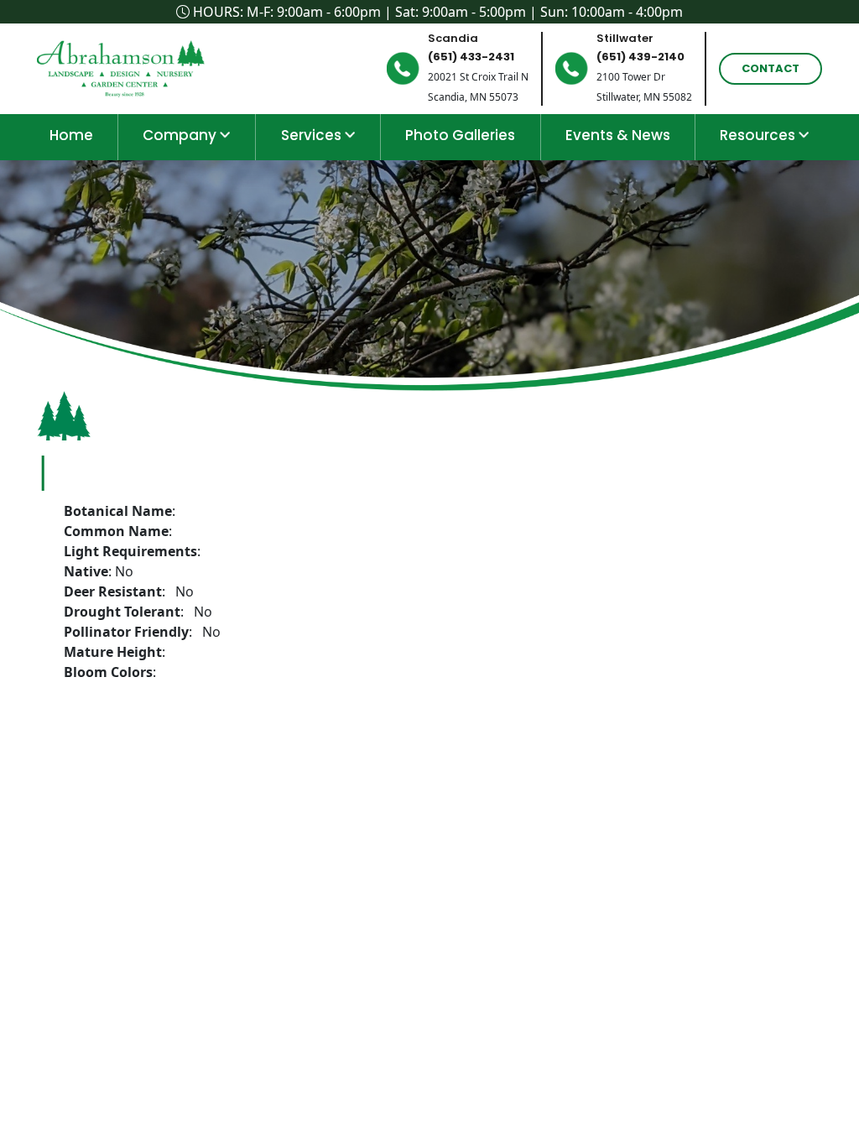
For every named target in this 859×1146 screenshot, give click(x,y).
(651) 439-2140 (640, 57)
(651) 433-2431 (471, 57)
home (71, 135)
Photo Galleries (460, 135)
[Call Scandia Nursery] (403, 68)
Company (181, 135)
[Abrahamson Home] (125, 67)
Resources (759, 135)
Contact (770, 68)
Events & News (617, 135)
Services (313, 135)
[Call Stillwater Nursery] (571, 68)
